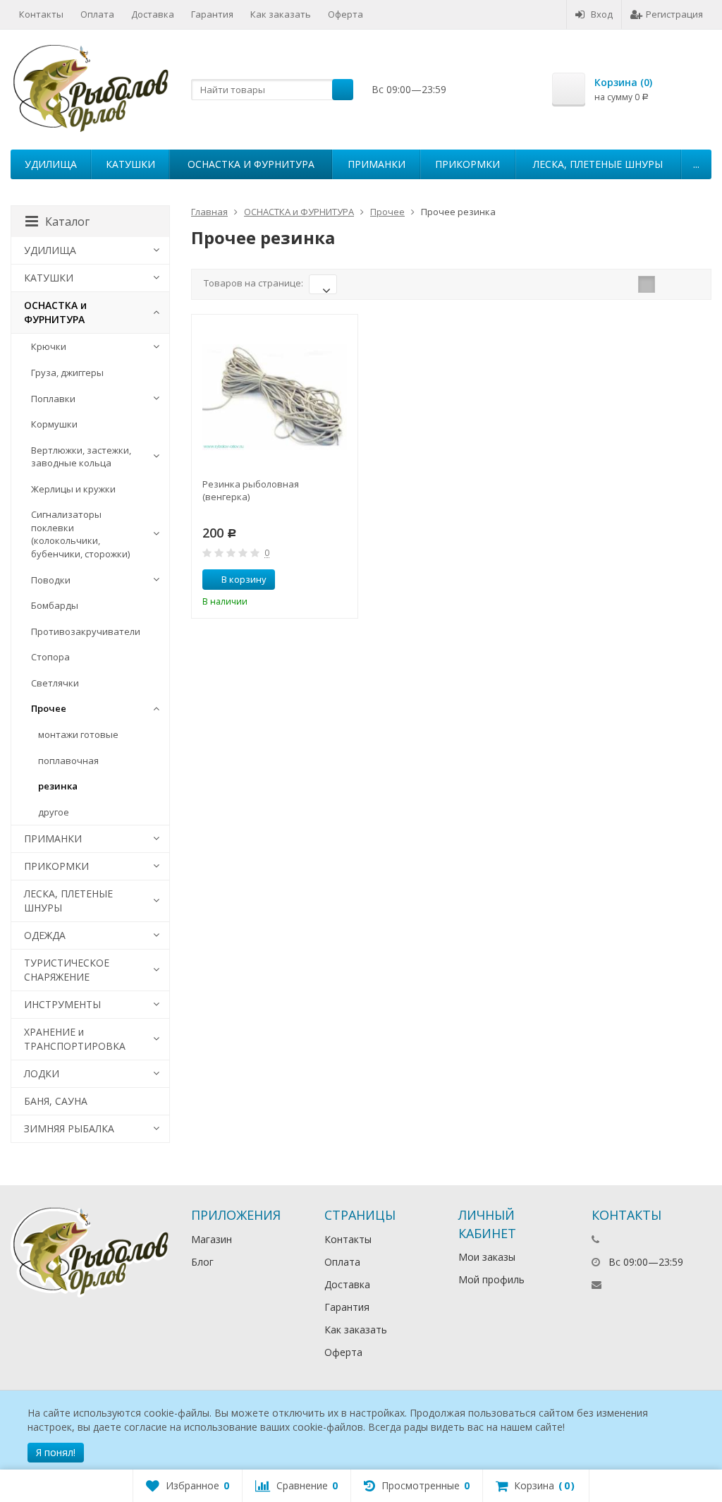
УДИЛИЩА (51, 164)
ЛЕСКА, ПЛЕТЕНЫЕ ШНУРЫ (598, 164)
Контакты (41, 14)
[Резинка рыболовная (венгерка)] (274, 397)
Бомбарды (54, 605)
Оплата (97, 14)
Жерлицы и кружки (73, 489)
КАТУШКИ (130, 164)
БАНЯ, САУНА (55, 1101)
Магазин (211, 1239)
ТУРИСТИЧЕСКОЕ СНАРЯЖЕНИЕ (66, 969)
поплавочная (68, 760)
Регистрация (674, 14)
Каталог (67, 221)
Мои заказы (486, 1257)
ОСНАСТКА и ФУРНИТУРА (251, 164)
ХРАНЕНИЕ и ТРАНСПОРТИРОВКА (75, 1039)
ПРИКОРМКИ (467, 164)
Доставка (152, 14)
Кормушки (54, 424)
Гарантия (212, 14)
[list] (668, 284)
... (696, 164)
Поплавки (53, 398)
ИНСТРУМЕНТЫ (62, 1004)
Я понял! (55, 1452)
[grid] (646, 284)
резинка (58, 786)
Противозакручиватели (85, 631)
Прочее (48, 708)
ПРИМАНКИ (376, 164)
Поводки (51, 580)
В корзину (244, 579)
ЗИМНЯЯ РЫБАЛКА (69, 1128)
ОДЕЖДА (45, 935)
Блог (202, 1261)
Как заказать (280, 14)
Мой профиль (491, 1279)
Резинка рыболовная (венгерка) (250, 490)
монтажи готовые (78, 734)
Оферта (345, 14)
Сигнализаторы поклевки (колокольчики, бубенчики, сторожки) (80, 534)
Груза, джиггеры (67, 372)
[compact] (690, 284)
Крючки (48, 346)
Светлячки (55, 683)
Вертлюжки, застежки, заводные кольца (81, 457)
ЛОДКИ (41, 1073)
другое (53, 812)
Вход (602, 14)
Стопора (50, 656)
